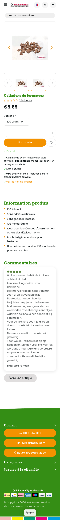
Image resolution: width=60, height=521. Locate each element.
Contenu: (10, 115)
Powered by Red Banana (28, 506)
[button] (9, 47)
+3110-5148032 (31, 433)
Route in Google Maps (31, 453)
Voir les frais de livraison (19, 181)
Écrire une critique (20, 378)
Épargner (30, 512)
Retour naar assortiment (22, 15)
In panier (26, 142)
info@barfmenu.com (31, 443)
